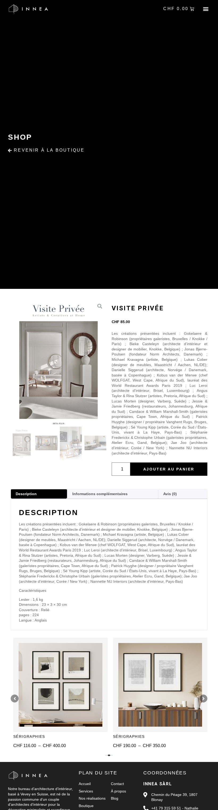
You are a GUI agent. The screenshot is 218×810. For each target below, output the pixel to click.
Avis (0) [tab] (170, 494)
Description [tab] (26, 494)
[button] (205, 9)
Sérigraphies (29, 736)
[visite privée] (58, 363)
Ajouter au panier (169, 469)
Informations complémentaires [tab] (100, 494)
